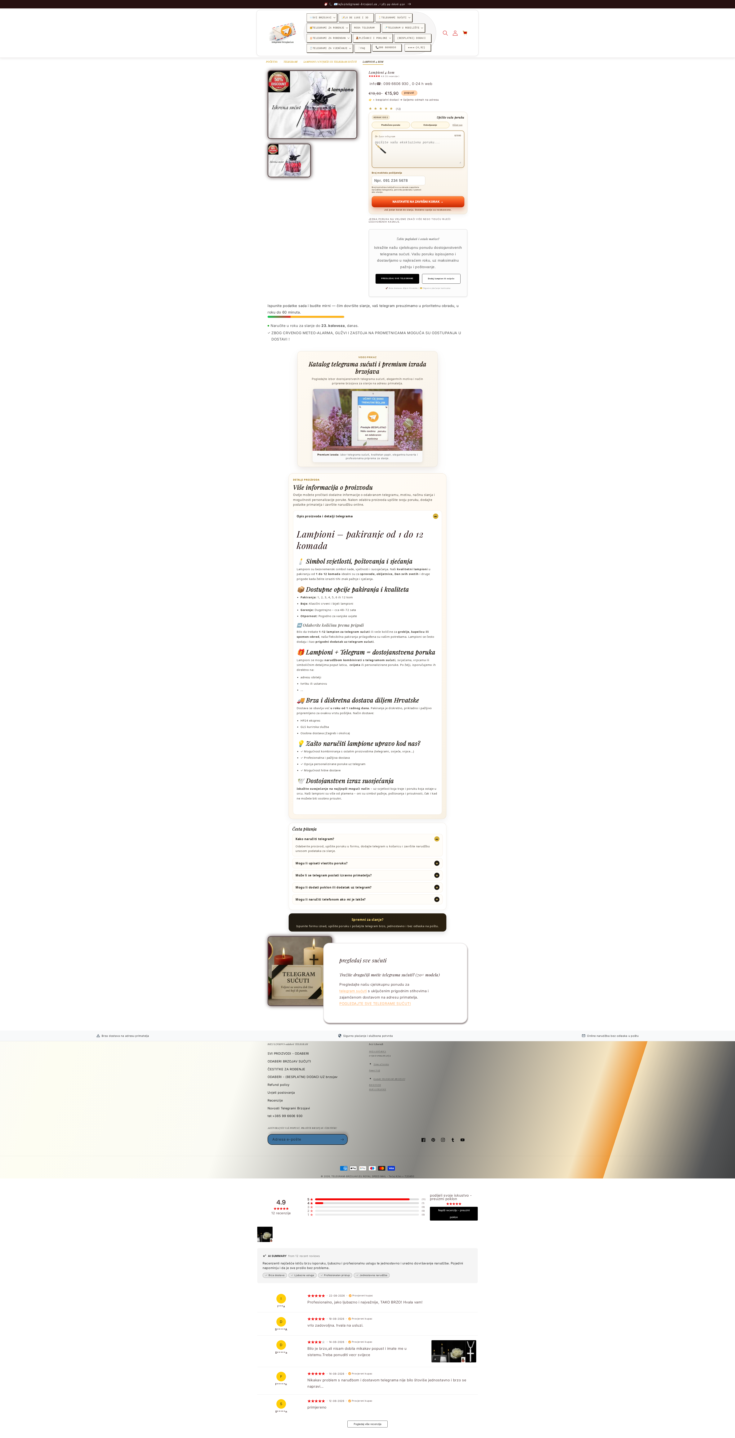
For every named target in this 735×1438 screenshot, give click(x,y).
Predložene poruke (390, 125)
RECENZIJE (375, 1085)
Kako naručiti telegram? (315, 839)
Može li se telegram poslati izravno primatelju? (334, 875)
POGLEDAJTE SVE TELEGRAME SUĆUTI (375, 1003)
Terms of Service (381, 1064)
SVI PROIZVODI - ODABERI (288, 1053)
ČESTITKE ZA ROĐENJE (286, 1069)
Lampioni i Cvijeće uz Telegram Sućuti (330, 61)
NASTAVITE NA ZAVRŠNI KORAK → (418, 201)
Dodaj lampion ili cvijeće (441, 279)
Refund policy (279, 1085)
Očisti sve (457, 125)
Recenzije (275, 1100)
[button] (322, 17)
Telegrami (290, 61)
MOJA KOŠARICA (377, 1051)
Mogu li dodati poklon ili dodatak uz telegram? (334, 887)
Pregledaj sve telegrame (397, 278)
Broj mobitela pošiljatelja (387, 172)
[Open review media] (265, 1234)
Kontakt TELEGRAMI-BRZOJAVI (389, 1079)
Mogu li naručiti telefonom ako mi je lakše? (331, 899)
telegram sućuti (353, 991)
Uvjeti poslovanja (281, 1092)
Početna (272, 61)
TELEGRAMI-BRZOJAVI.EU (347, 1176)
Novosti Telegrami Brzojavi (289, 1108)
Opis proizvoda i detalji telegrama (325, 516)
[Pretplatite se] (342, 1139)
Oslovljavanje (430, 125)
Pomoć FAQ (374, 1070)
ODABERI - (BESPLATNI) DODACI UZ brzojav (303, 1077)
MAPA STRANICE (377, 1089)
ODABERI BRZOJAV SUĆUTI (289, 1061)
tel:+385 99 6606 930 (285, 1116)
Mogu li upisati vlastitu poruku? (321, 863)
